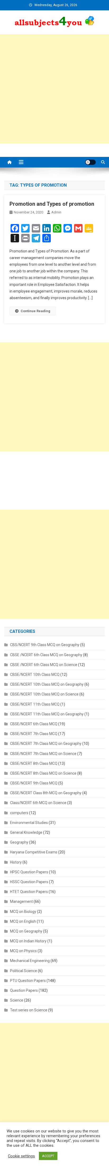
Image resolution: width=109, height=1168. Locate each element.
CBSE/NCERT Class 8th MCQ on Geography (45, 793)
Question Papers (24, 990)
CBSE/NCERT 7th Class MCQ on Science (43, 754)
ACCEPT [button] (48, 1156)
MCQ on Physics (23, 951)
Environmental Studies (29, 823)
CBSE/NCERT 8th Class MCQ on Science (43, 773)
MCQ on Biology (23, 911)
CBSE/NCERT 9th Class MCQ (33, 783)
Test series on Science (28, 1010)
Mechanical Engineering (30, 961)
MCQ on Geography (26, 931)
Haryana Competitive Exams (33, 852)
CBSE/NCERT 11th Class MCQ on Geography (47, 714)
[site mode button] (90, 162)
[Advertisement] (54, 89)
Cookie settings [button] (21, 1156)
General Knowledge (26, 832)
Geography (19, 842)
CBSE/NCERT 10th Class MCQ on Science (44, 694)
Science (16, 1000)
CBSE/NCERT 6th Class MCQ (33, 724)
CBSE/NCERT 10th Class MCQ (35, 674)
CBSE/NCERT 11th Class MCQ (35, 704)
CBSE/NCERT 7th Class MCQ (33, 734)
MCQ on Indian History (28, 941)
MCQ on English (23, 921)
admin (56, 212)
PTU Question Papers (28, 980)
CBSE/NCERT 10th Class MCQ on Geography (47, 684)
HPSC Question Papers (29, 872)
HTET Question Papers (29, 892)
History (16, 862)
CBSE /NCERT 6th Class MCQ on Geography (46, 655)
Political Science (23, 971)
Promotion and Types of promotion (52, 204)
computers (19, 813)
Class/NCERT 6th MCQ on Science (38, 803)
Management (21, 901)
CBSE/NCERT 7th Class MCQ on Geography (45, 743)
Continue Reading (35, 311)
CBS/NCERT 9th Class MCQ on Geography (44, 645)
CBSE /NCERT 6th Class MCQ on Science (43, 665)
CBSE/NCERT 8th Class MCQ (33, 763)
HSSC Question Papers (29, 882)
